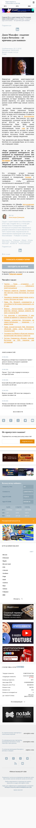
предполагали (29, 116)
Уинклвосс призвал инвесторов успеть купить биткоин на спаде (19, 298)
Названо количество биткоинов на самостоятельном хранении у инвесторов (19, 322)
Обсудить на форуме (18, 266)
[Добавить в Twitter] (8, 29)
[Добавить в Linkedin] (17, 29)
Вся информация (16, 702)
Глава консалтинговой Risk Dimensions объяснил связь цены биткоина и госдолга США (19, 329)
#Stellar (30, 240)
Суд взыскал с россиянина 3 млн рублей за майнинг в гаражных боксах (19, 316)
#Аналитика (15, 242)
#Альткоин (5, 242)
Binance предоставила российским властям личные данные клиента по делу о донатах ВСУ (19, 311)
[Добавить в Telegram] (12, 29)
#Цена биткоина (25, 242)
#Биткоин (5, 243)
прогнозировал (28, 204)
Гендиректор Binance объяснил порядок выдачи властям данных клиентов (19, 335)
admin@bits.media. (23, 783)
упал (23, 128)
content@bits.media (28, 741)
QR (30, 787)
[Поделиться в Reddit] (26, 29)
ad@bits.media (30, 750)
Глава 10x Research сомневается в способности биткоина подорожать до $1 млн (19, 304)
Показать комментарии (18, 259)
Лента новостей (8, 352)
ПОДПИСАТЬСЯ (27, 441)
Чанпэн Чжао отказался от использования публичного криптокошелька (19, 286)
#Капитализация (24, 243)
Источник (7, 254)
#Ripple (24, 240)
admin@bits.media (29, 733)
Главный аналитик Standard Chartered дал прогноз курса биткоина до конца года (19, 293)
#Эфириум (16, 240)
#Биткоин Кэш (7, 240)
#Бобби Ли (13, 243)
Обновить (16, 599)
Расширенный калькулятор (11, 521)
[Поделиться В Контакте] (22, 29)
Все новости (18, 412)
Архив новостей (18, 790)
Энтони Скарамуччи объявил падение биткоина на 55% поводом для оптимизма (19, 340)
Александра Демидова (16, 217)
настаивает (6, 161)
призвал (28, 177)
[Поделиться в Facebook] (3, 29)
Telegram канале (15, 274)
